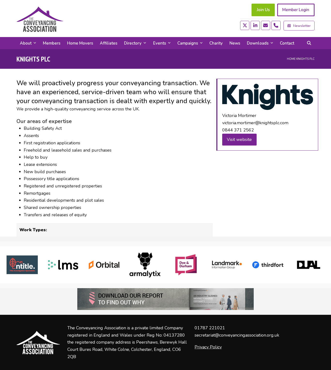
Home (291, 59)
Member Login (295, 10)
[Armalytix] (145, 264)
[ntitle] (22, 264)
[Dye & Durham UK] (186, 264)
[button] (309, 43)
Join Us (263, 10)
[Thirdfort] (267, 264)
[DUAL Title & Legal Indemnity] (308, 264)
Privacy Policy (208, 347)
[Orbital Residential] (104, 264)
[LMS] (63, 264)
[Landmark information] (226, 264)
